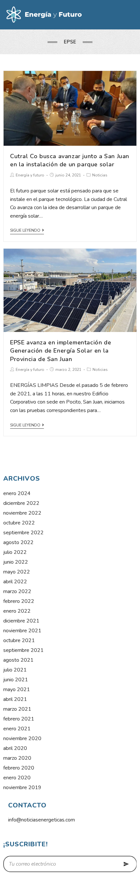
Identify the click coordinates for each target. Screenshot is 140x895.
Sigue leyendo (25, 230)
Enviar (126, 863)
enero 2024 (17, 493)
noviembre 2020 (22, 738)
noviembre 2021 (22, 630)
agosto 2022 (18, 542)
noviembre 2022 (22, 513)
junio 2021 (15, 679)
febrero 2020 (18, 767)
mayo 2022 (16, 571)
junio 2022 (15, 562)
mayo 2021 (16, 689)
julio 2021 (15, 669)
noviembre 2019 (22, 787)
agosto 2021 (18, 660)
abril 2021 (15, 699)
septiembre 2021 (23, 650)
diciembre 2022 (21, 503)
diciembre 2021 (21, 620)
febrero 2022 (18, 601)
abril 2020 (15, 748)
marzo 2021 (17, 709)
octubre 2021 (19, 640)
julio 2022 (15, 552)
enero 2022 (17, 611)
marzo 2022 (17, 591)
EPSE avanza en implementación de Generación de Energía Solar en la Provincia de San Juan (60, 351)
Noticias (99, 175)
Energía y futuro (30, 175)
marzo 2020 (17, 758)
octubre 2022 (19, 522)
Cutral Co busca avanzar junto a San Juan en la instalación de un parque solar (69, 160)
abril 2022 (15, 581)
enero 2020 (17, 777)
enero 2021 (17, 728)
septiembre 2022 (23, 532)
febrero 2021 (18, 718)
